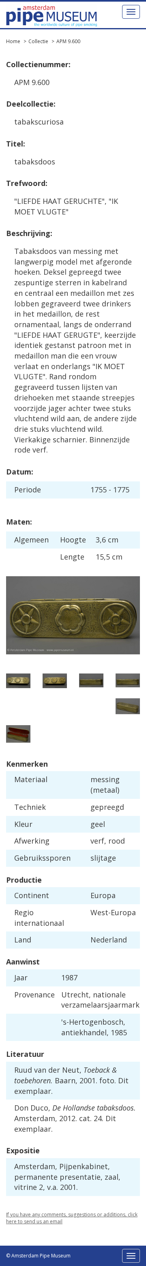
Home (13, 41)
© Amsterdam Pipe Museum (38, 1255)
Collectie (38, 41)
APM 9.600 (68, 41)
